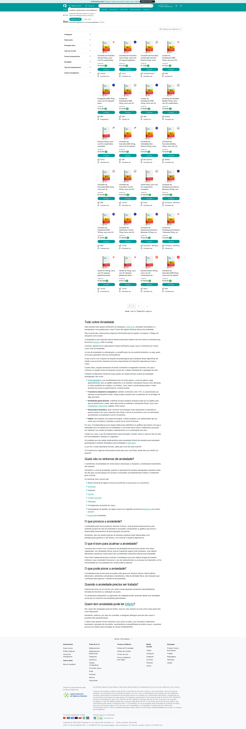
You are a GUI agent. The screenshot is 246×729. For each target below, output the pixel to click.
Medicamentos (94, 648)
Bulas (91, 671)
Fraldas (169, 654)
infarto (129, 604)
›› (147, 306)
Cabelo (169, 663)
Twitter (148, 650)
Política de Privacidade (125, 648)
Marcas (92, 677)
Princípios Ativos (95, 668)
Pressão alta (114, 9)
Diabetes (104, 9)
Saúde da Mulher (135, 9)
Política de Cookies (124, 651)
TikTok (148, 666)
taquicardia (102, 406)
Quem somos (68, 648)
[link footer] (98, 718)
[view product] (106, 47)
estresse (96, 342)
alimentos (148, 509)
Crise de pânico (94, 380)
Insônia (90, 494)
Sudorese (91, 487)
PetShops (170, 660)
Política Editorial (69, 651)
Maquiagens (171, 657)
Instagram (150, 657)
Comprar (106, 69)
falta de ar (130, 327)
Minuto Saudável (69, 664)
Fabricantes (93, 680)
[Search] (151, 6)
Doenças (92, 674)
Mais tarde (87, 19)
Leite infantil (124, 9)
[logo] (65, 6)
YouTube (149, 660)
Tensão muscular (94, 498)
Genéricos (146, 9)
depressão (131, 443)
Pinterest (149, 663)
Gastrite (91, 515)
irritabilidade (93, 406)
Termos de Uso (122, 654)
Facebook (150, 654)
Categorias (93, 657)
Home (67, 15)
